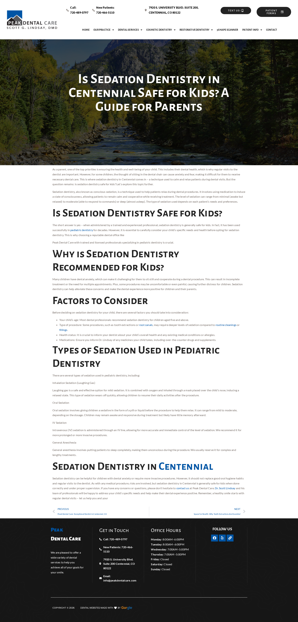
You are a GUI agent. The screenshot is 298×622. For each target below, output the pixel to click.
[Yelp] (222, 538)
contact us (182, 488)
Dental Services (128, 29)
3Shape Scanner (227, 29)
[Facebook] (214, 538)
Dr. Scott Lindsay (225, 488)
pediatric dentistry (81, 230)
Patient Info (250, 29)
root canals (146, 324)
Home (86, 29)
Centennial (186, 466)
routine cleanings (226, 324)
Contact (271, 29)
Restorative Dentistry (194, 29)
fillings (63, 329)
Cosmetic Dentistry (159, 29)
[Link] (230, 538)
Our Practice (101, 29)
